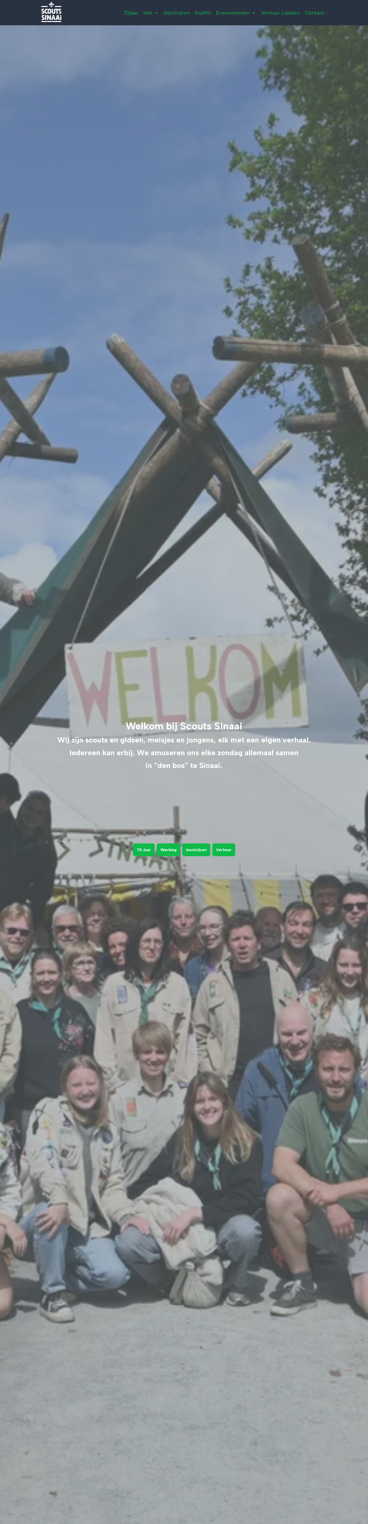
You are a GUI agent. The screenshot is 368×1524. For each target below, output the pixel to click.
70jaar (131, 13)
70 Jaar (144, 849)
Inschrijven (177, 13)
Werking (168, 849)
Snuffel (203, 13)
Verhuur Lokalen (280, 13)
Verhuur (224, 849)
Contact (314, 13)
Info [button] (147, 13)
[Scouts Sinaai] (51, 12)
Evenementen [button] (233, 13)
